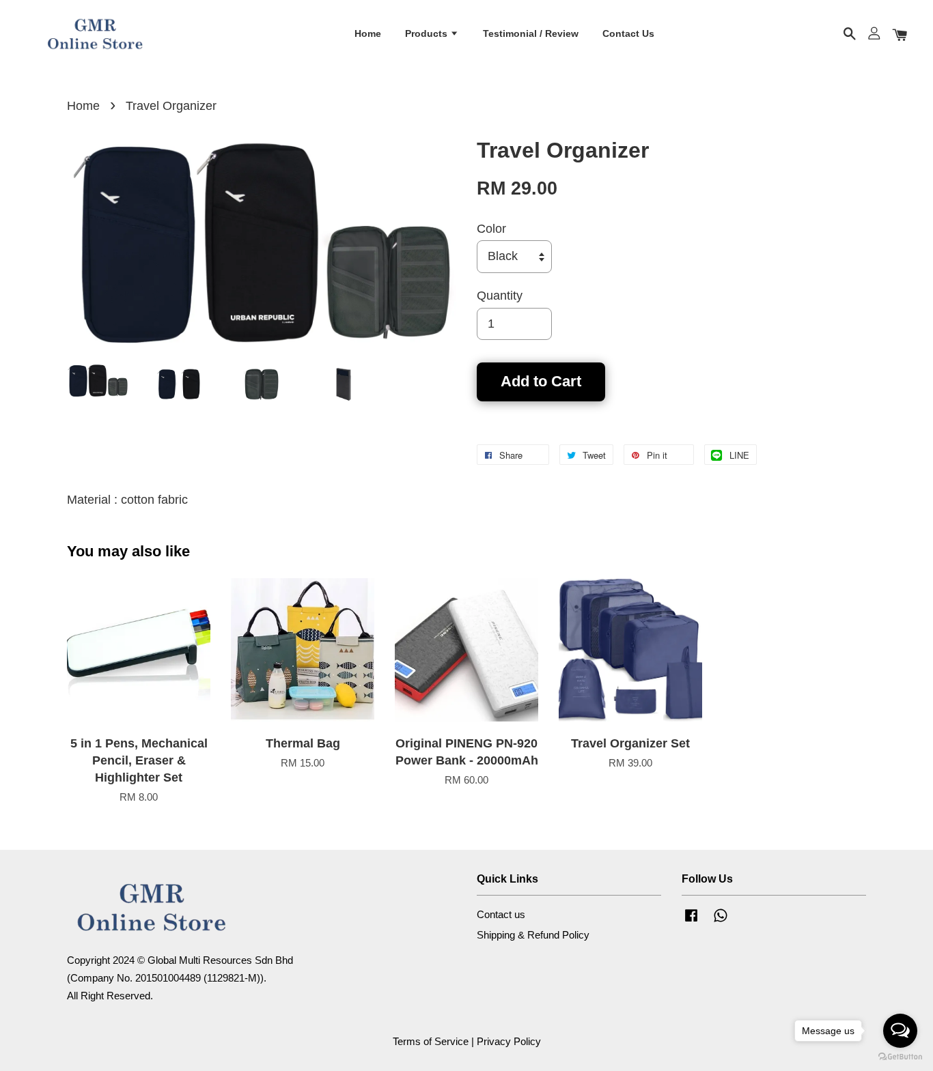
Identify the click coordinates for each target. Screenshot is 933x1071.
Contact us (501, 914)
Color (491, 228)
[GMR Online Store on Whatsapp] (720, 921)
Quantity (500, 295)
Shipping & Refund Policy (533, 935)
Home (367, 33)
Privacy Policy (509, 1041)
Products (427, 33)
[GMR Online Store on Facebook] (691, 921)
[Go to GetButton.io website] (900, 1057)
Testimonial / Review (531, 33)
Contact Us (628, 33)
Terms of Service (431, 1041)
